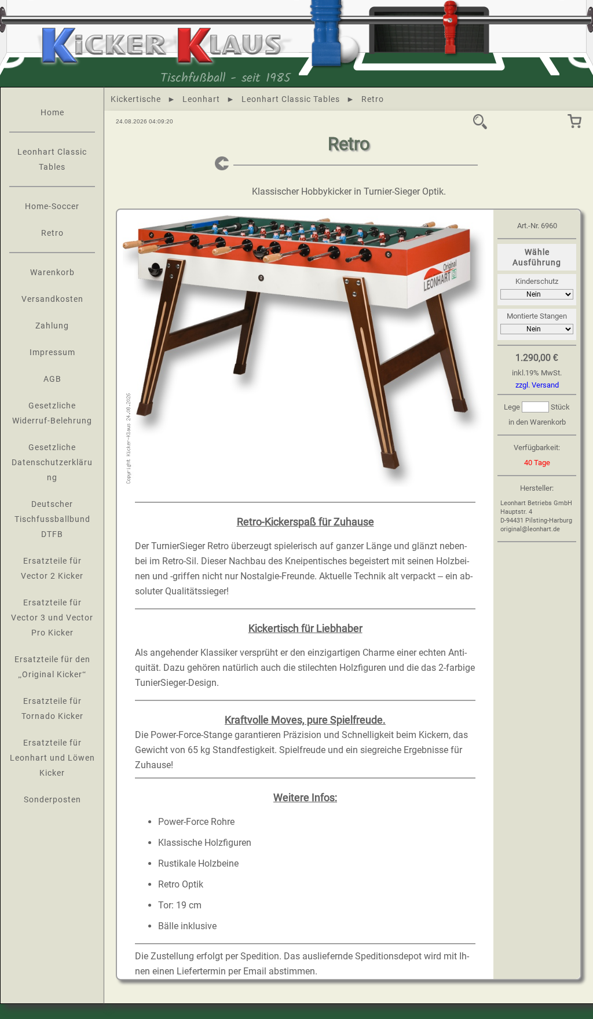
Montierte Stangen (537, 316)
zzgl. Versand (537, 385)
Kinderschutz (536, 281)
